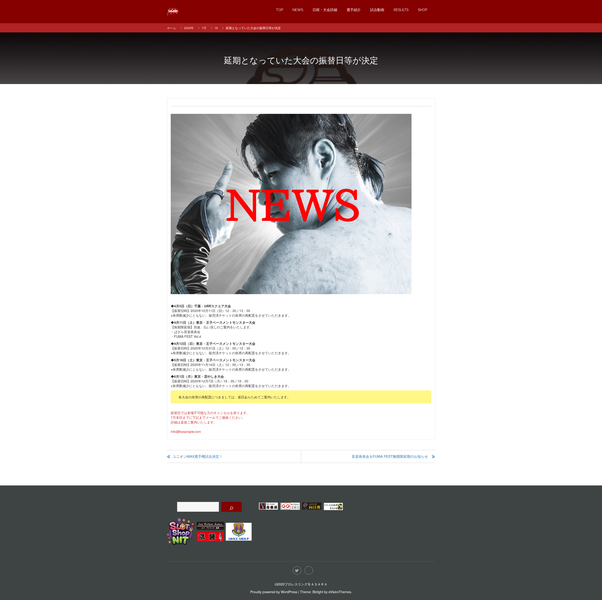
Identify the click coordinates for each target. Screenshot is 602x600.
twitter (297, 570)
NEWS (298, 10)
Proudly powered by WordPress (273, 591)
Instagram (309, 570)
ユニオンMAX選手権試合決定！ (198, 456)
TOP (279, 10)
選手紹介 (354, 10)
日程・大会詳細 (325, 10)
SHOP (422, 10)
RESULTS (401, 10)
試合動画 (377, 10)
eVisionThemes (340, 591)
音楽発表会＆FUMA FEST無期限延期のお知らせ (390, 456)
